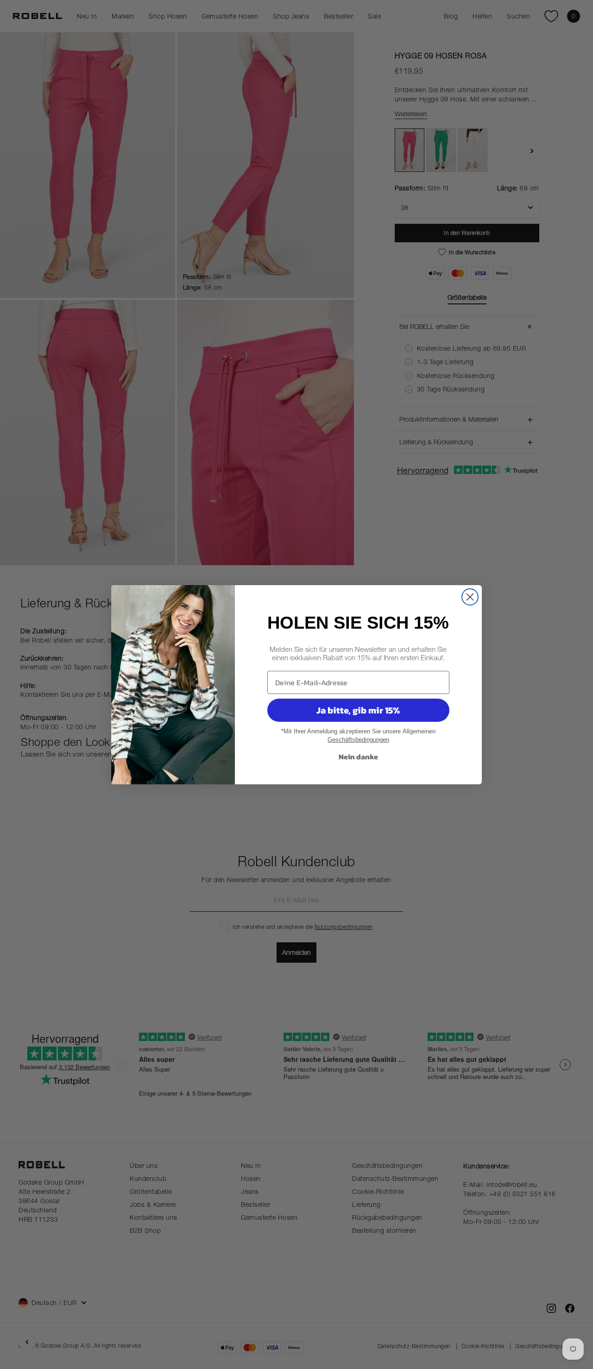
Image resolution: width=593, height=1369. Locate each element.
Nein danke (358, 756)
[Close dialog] (470, 597)
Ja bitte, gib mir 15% (358, 710)
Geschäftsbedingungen (358, 739)
